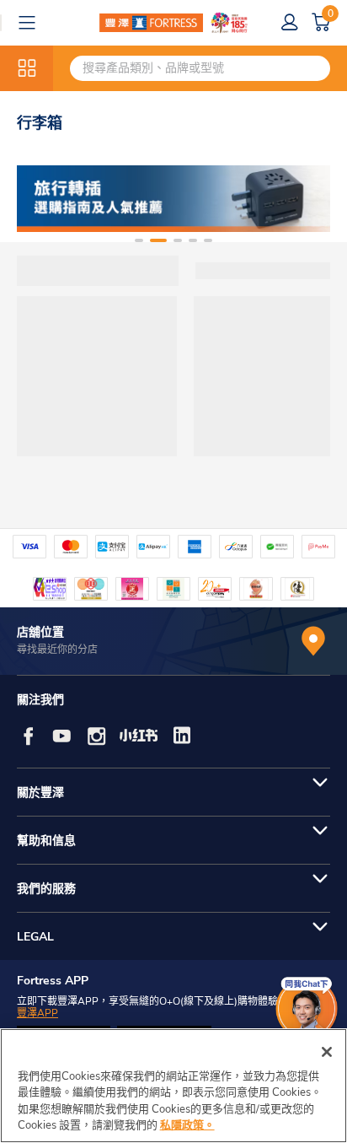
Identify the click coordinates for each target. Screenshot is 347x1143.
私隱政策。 (187, 1125)
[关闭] (326, 1051)
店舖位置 (40, 632)
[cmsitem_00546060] (173, 198)
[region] (173, 1085)
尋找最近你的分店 (57, 649)
